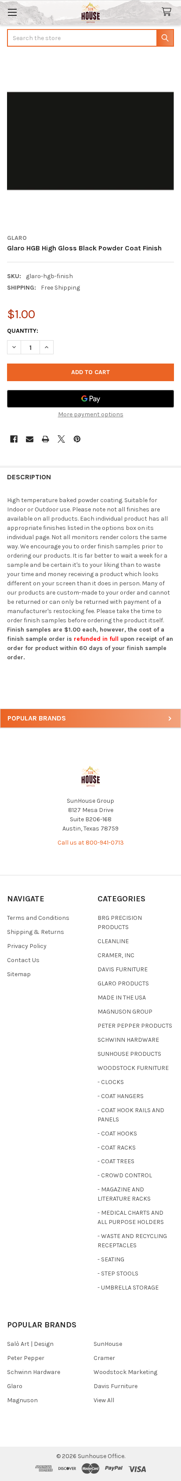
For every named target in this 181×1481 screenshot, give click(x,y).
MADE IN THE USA (122, 997)
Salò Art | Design (30, 1344)
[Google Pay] (90, 399)
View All (104, 1400)
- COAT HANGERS (121, 1096)
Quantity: (22, 330)
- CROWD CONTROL (125, 1175)
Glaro (14, 1386)
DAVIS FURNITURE (123, 969)
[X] (61, 439)
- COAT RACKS (117, 1147)
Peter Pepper (25, 1358)
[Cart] (168, 12)
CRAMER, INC (116, 955)
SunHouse (108, 1344)
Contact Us (23, 960)
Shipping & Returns (35, 932)
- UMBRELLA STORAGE (128, 1287)
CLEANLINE (113, 941)
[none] (90, 141)
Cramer (104, 1358)
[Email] (29, 439)
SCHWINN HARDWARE (128, 1040)
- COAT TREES (116, 1161)
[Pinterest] (77, 439)
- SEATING (111, 1259)
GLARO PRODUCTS (123, 983)
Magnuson (22, 1400)
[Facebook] (14, 439)
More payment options (90, 414)
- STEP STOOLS (118, 1273)
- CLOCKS (111, 1082)
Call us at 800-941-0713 (91, 842)
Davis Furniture (116, 1386)
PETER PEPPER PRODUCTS (135, 1025)
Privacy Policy (27, 946)
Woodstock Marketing (125, 1372)
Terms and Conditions (38, 918)
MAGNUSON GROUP (125, 1011)
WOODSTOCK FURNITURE (133, 1068)
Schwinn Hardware (33, 1372)
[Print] (45, 439)
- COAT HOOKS (117, 1133)
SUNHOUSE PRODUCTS (129, 1054)
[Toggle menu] (12, 12)
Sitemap (19, 974)
